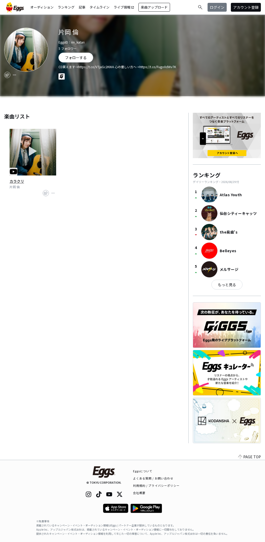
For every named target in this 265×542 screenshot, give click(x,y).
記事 (82, 7)
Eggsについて (143, 471)
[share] (7, 75)
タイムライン (99, 7)
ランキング (66, 7)
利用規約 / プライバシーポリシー (156, 485)
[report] (14, 75)
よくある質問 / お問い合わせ (153, 478)
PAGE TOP (252, 456)
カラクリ (17, 181)
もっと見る (227, 284)
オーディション (42, 7)
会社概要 (139, 493)
